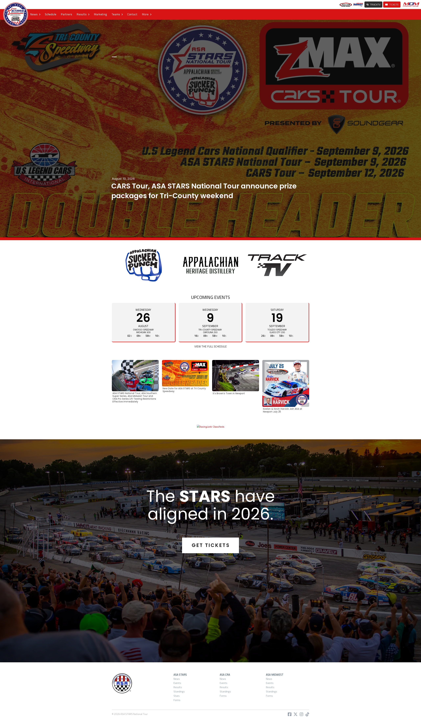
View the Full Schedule (210, 346)
